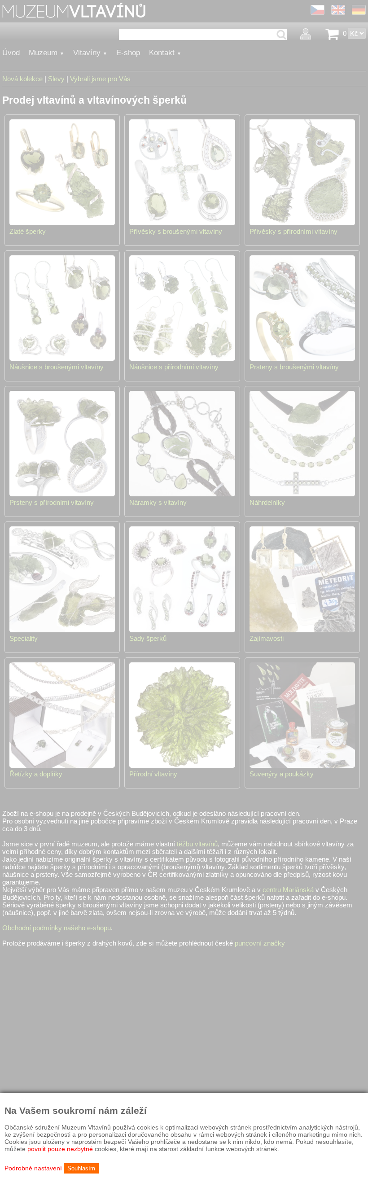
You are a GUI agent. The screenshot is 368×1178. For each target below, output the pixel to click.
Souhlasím (81, 1168)
